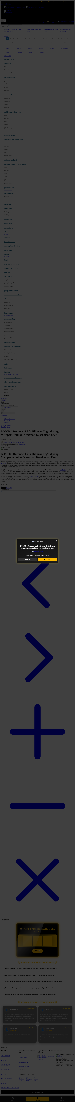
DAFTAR (47, 559)
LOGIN (27, 559)
